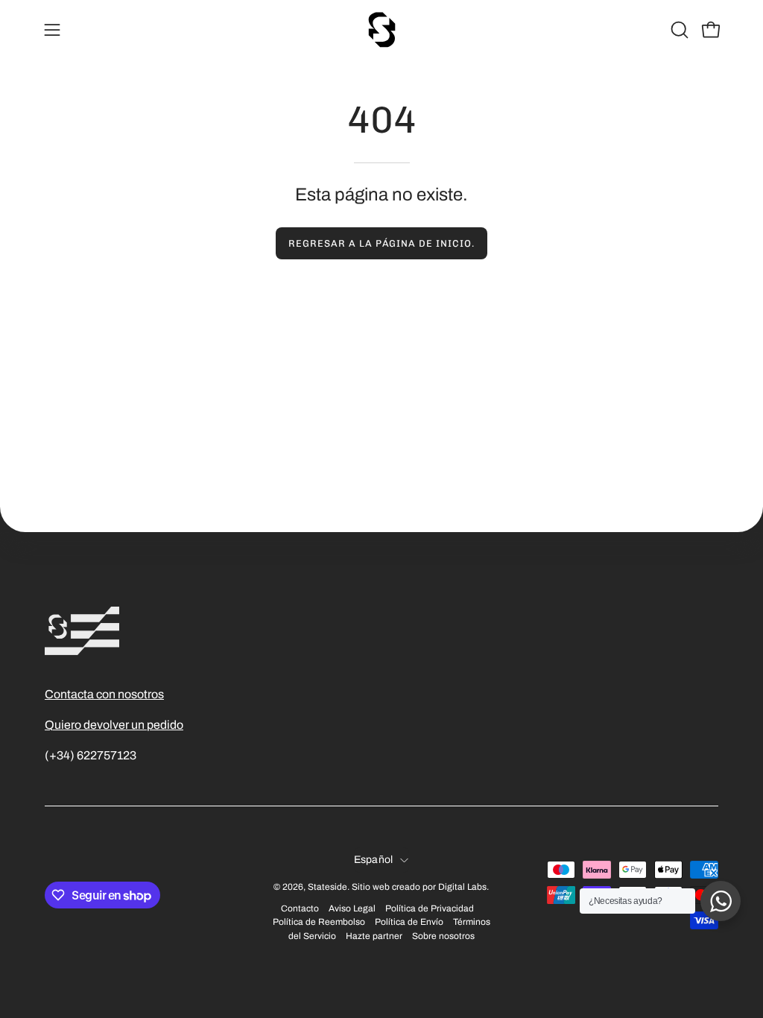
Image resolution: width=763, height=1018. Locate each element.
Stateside (327, 887)
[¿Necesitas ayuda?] (720, 901)
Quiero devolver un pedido (114, 724)
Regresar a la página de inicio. (381, 243)
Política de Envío (409, 922)
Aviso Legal (352, 908)
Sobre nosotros (443, 936)
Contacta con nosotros (104, 694)
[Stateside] (381, 29)
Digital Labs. (463, 887)
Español (373, 859)
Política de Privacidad (429, 908)
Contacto (300, 908)
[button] (678, 29)
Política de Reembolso (319, 922)
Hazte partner (374, 936)
